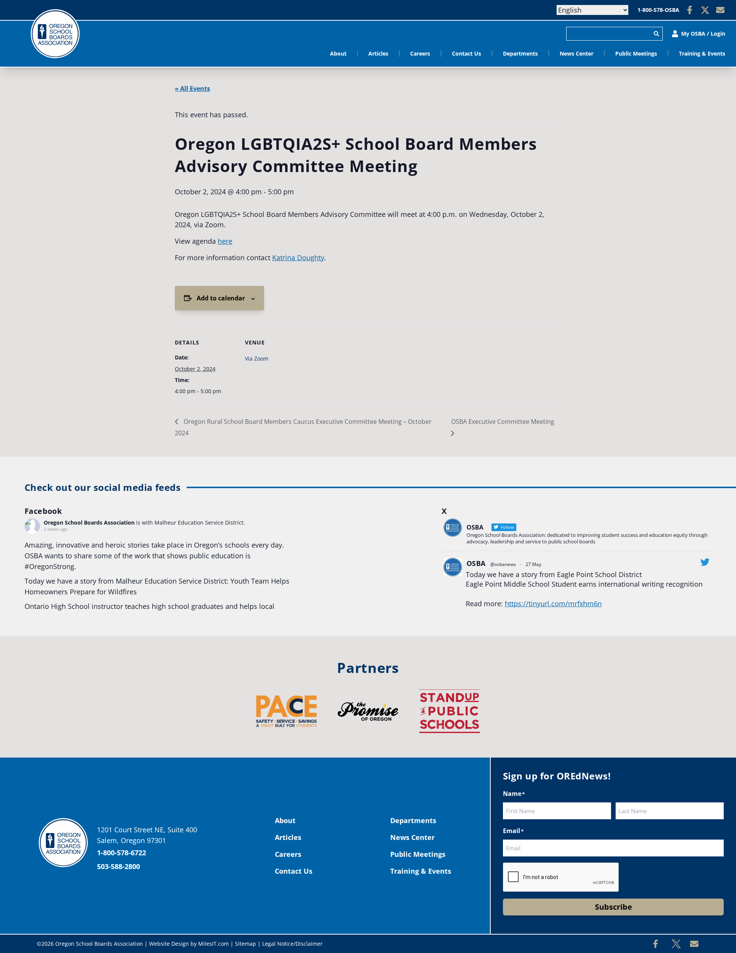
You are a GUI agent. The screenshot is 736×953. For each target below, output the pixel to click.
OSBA (476, 563)
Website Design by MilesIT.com (189, 943)
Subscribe (613, 907)
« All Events (192, 88)
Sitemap (245, 943)
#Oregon (39, 566)
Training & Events (702, 53)
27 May (533, 564)
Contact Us (466, 53)
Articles (378, 53)
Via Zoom (256, 358)
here (225, 241)
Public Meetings (636, 53)
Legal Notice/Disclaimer (292, 943)
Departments (520, 53)
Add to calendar (221, 298)
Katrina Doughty (298, 257)
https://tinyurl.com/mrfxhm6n (553, 603)
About (338, 53)
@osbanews (503, 564)
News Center (576, 53)
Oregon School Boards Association (89, 522)
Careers (420, 53)
